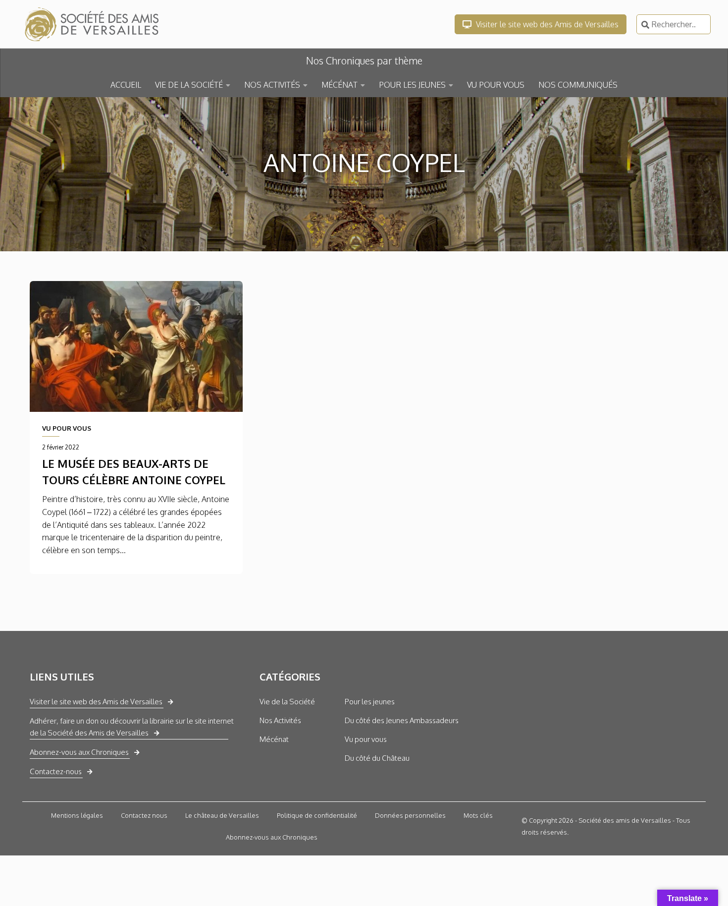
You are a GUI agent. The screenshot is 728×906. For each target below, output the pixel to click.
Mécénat (274, 739)
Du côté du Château (377, 758)
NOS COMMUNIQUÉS (578, 85)
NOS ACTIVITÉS (272, 85)
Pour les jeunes (370, 701)
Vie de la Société (287, 701)
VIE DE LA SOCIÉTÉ (189, 85)
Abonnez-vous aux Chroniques (79, 752)
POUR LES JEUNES (412, 85)
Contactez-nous (56, 771)
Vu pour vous (366, 739)
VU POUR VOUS (495, 85)
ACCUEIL (125, 85)
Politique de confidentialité (317, 815)
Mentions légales (77, 815)
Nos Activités (280, 720)
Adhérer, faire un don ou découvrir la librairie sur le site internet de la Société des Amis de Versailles (132, 726)
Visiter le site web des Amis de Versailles (546, 24)
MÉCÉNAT (339, 85)
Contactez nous (144, 815)
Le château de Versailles (222, 815)
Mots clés (478, 815)
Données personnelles (410, 815)
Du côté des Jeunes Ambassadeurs (402, 720)
